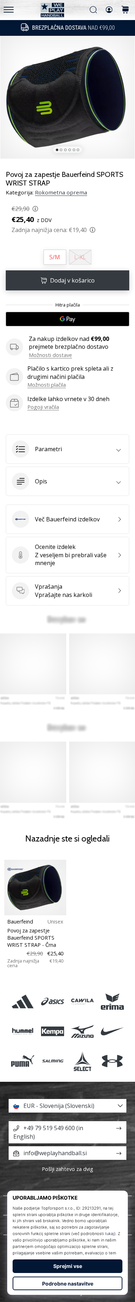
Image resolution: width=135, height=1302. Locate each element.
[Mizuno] (83, 1031)
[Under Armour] (112, 1061)
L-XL (80, 257)
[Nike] (112, 1031)
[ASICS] (52, 1001)
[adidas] (22, 1001)
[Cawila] (83, 1001)
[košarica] (125, 10)
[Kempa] (52, 1031)
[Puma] (22, 1061)
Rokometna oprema (61, 192)
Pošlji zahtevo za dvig (67, 1169)
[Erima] (112, 1001)
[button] (67, 449)
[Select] (83, 1061)
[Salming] (52, 1061)
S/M (54, 257)
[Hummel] (22, 1031)
